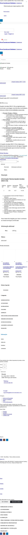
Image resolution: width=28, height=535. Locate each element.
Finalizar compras (16, 501)
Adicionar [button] (6, 274)
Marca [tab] (5, 169)
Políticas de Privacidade (13, 369)
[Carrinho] (0, 486)
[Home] (0, 476)
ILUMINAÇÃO (3, 312)
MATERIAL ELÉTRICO (5, 306)
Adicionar (3, 164)
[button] (1, 504)
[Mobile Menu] (1, 20)
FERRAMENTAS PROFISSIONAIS (7, 318)
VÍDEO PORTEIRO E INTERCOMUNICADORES (9, 315)
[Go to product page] (9, 256)
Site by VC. (2, 459)
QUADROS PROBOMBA (11, 158)
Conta (1, 493)
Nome (1, 364)
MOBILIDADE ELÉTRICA (5, 300)
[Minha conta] (0, 38)
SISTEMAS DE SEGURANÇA (6, 322)
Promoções (5, 290)
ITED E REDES (3, 309)
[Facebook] (1, 440)
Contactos (3, 348)
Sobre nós (3, 342)
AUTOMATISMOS (4, 303)
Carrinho (1, 488)
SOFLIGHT (3, 159)
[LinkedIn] (7, 440)
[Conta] (0, 491)
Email (1, 367)
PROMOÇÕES (3, 328)
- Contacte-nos (11, 3)
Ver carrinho (5, 501)
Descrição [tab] (6, 167)
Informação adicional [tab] (16, 167)
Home (2, 339)
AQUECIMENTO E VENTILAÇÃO (7, 325)
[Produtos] (0, 481)
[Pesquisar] (5, 30)
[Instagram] (4, 440)
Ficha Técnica (4, 153)
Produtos (3, 345)
